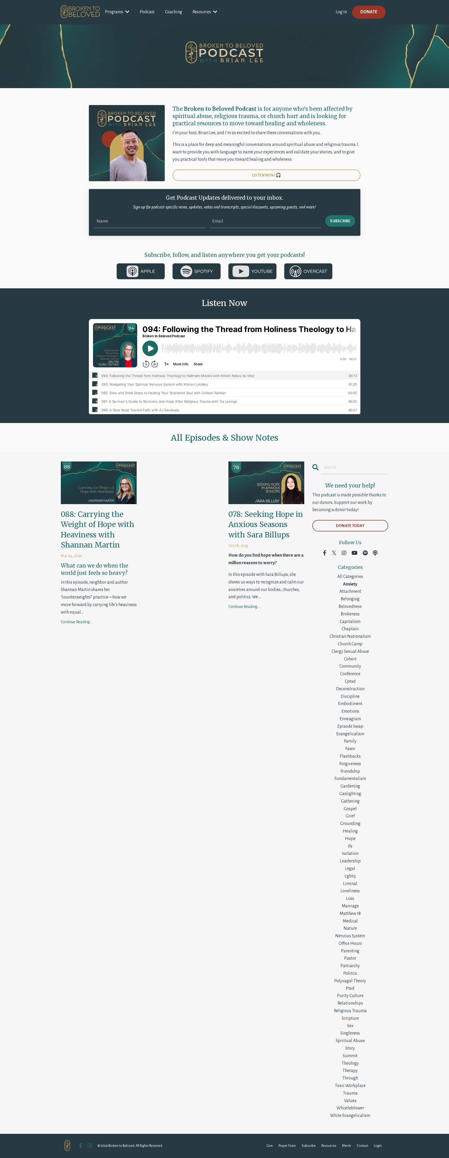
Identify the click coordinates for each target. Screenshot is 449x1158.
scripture (350, 1018)
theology (350, 1063)
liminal (350, 883)
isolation (350, 853)
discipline (350, 696)
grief (350, 816)
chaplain (350, 629)
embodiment (350, 703)
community (350, 666)
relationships (350, 1003)
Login (378, 1146)
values (350, 1100)
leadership (350, 861)
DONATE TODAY (350, 526)
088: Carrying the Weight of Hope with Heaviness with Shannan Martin (97, 530)
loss (350, 898)
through (350, 1078)
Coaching (173, 12)
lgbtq (350, 876)
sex (350, 1026)
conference (350, 674)
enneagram (350, 719)
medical (350, 921)
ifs (350, 846)
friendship (350, 771)
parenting (350, 951)
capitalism (350, 621)
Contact (362, 1146)
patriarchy (350, 966)
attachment (350, 591)
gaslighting (350, 793)
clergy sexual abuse (350, 651)
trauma (350, 1093)
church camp (350, 644)
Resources (328, 1146)
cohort (350, 659)
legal (350, 868)
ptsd (350, 988)
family (350, 741)
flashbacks (350, 756)
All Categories (350, 576)
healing (350, 831)
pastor (350, 958)
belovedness (350, 606)
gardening (350, 786)
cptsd (350, 681)
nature (350, 928)
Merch (346, 1146)
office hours (350, 943)
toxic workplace (350, 1085)
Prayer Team (287, 1146)
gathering (350, 801)
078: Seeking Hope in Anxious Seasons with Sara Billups (265, 524)
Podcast (147, 12)
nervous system (350, 936)
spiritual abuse (350, 1040)
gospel (350, 808)
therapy (350, 1070)
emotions (350, 711)
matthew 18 (350, 913)
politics (350, 973)
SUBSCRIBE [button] (340, 221)
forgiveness (350, 764)
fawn (350, 748)
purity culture (350, 995)
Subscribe (309, 1146)
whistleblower (350, 1108)
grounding (350, 823)
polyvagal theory (350, 981)
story (350, 1048)
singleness (350, 1033)
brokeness (350, 614)
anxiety (350, 584)
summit (350, 1055)
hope (350, 838)
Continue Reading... (76, 622)
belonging (350, 599)
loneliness (350, 891)
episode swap (350, 726)
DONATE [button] (369, 12)
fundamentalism (350, 778)
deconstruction (350, 689)
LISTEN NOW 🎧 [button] (266, 175)
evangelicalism (350, 734)
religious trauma (350, 1011)
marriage (350, 906)
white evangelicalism (350, 1115)
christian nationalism (350, 636)
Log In (341, 12)
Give (269, 1146)
